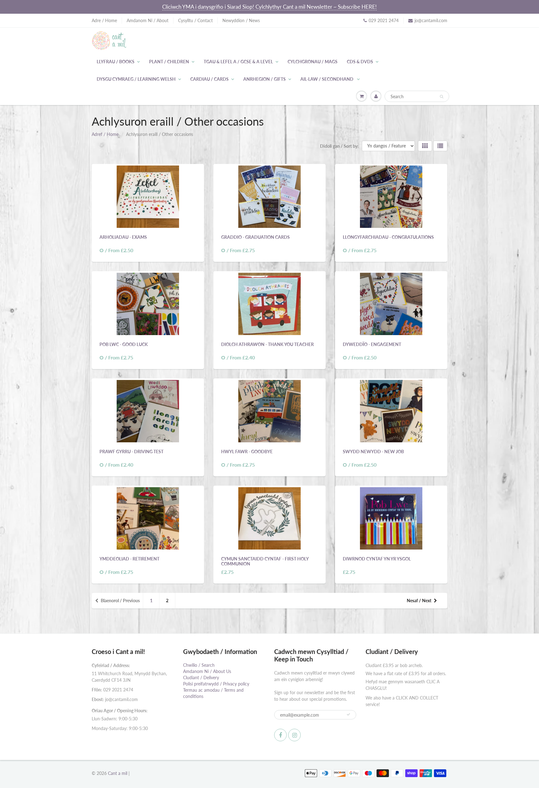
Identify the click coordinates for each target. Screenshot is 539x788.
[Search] (441, 97)
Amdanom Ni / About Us (207, 671)
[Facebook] (280, 735)
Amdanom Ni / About (147, 20)
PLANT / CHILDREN (169, 61)
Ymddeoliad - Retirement (129, 558)
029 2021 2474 (384, 20)
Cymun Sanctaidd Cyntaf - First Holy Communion (264, 561)
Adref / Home (105, 134)
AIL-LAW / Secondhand (327, 79)
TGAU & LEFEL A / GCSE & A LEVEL (238, 61)
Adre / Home (104, 20)
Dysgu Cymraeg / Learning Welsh (136, 79)
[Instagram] (294, 735)
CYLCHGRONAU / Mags (312, 61)
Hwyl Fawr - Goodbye (247, 451)
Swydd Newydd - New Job (373, 451)
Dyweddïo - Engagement (372, 344)
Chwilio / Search (199, 665)
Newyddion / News (241, 20)
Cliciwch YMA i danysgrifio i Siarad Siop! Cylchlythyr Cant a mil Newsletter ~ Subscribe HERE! (269, 6)
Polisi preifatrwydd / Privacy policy (216, 683)
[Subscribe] (348, 714)
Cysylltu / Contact (195, 20)
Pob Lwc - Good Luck (124, 344)
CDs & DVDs (360, 61)
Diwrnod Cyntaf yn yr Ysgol (377, 558)
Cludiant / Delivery (201, 677)
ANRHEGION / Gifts (264, 79)
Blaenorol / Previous (120, 600)
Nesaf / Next (419, 600)
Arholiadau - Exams (123, 237)
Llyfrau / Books (115, 61)
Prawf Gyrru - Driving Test (131, 451)
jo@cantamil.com (431, 20)
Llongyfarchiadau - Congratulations (388, 237)
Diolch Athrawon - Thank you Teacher (267, 344)
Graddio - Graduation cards (255, 237)
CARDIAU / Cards (209, 79)
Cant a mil (117, 773)
